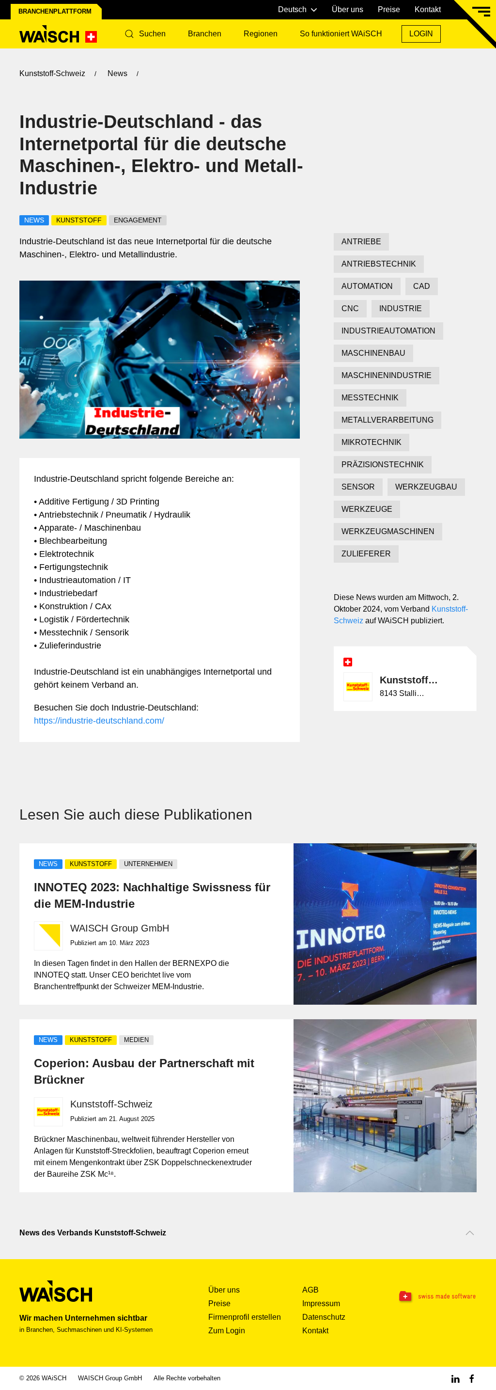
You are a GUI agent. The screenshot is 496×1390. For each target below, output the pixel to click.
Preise (389, 9)
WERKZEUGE (366, 509)
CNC (350, 308)
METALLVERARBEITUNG (387, 420)
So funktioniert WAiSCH (341, 34)
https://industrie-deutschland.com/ (99, 721)
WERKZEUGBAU (426, 487)
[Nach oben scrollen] (470, 1233)
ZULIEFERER (366, 554)
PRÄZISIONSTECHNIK (382, 464)
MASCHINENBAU (373, 353)
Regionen (261, 34)
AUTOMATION (367, 286)
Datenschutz (323, 1317)
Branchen (204, 34)
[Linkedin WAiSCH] (455, 1378)
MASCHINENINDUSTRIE (386, 375)
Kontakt (428, 9)
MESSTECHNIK (370, 398)
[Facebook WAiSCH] (472, 1378)
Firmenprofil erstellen (244, 1317)
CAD (421, 286)
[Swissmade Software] (437, 1296)
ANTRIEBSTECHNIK (378, 264)
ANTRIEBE (361, 241)
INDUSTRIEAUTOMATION (388, 331)
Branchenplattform (55, 11)
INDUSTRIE (400, 308)
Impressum (321, 1303)
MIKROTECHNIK (371, 442)
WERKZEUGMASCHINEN (387, 531)
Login (421, 34)
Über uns (347, 9)
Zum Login (226, 1331)
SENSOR (358, 487)
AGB (310, 1290)
